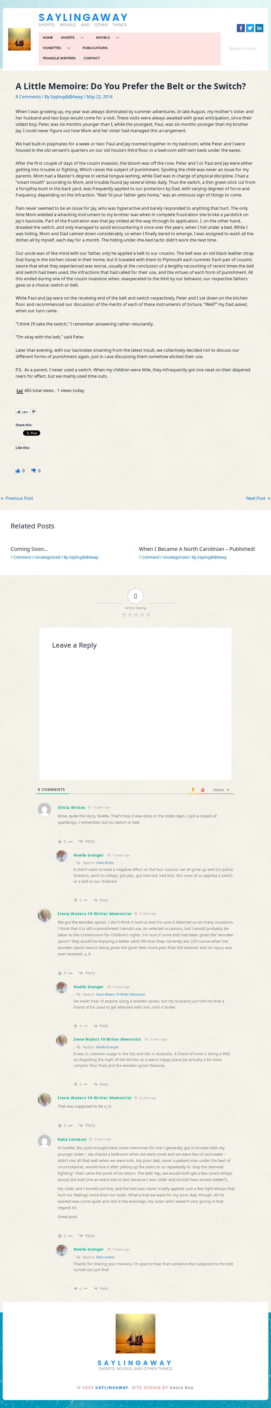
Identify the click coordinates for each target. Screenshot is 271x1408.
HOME (48, 37)
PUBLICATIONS (95, 48)
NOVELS (103, 37)
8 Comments (28, 97)
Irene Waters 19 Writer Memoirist (95, 913)
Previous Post (17, 498)
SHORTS (68, 37)
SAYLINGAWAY (84, 17)
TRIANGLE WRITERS (59, 58)
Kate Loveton (72, 1139)
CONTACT (92, 58)
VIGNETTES (52, 48)
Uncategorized (47, 557)
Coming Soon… (29, 548)
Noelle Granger (89, 855)
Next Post (258, 498)
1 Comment (21, 557)
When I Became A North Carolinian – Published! (197, 548)
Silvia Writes (71, 807)
